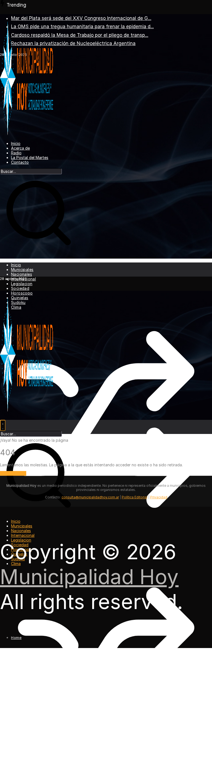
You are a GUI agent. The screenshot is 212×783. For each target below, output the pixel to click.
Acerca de (20, 148)
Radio (16, 152)
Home (16, 637)
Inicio (15, 143)
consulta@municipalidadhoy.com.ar (90, 497)
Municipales (22, 269)
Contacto (20, 162)
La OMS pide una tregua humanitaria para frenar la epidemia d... (82, 26)
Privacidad (158, 497)
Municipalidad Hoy (89, 576)
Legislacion (21, 283)
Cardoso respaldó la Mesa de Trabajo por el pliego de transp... (79, 35)
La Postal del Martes (29, 157)
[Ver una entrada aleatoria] (106, 524)
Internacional (23, 535)
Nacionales (21, 274)
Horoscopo (22, 293)
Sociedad (20, 288)
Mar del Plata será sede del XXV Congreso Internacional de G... (81, 18)
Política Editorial (134, 497)
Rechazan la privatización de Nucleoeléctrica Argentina (73, 43)
